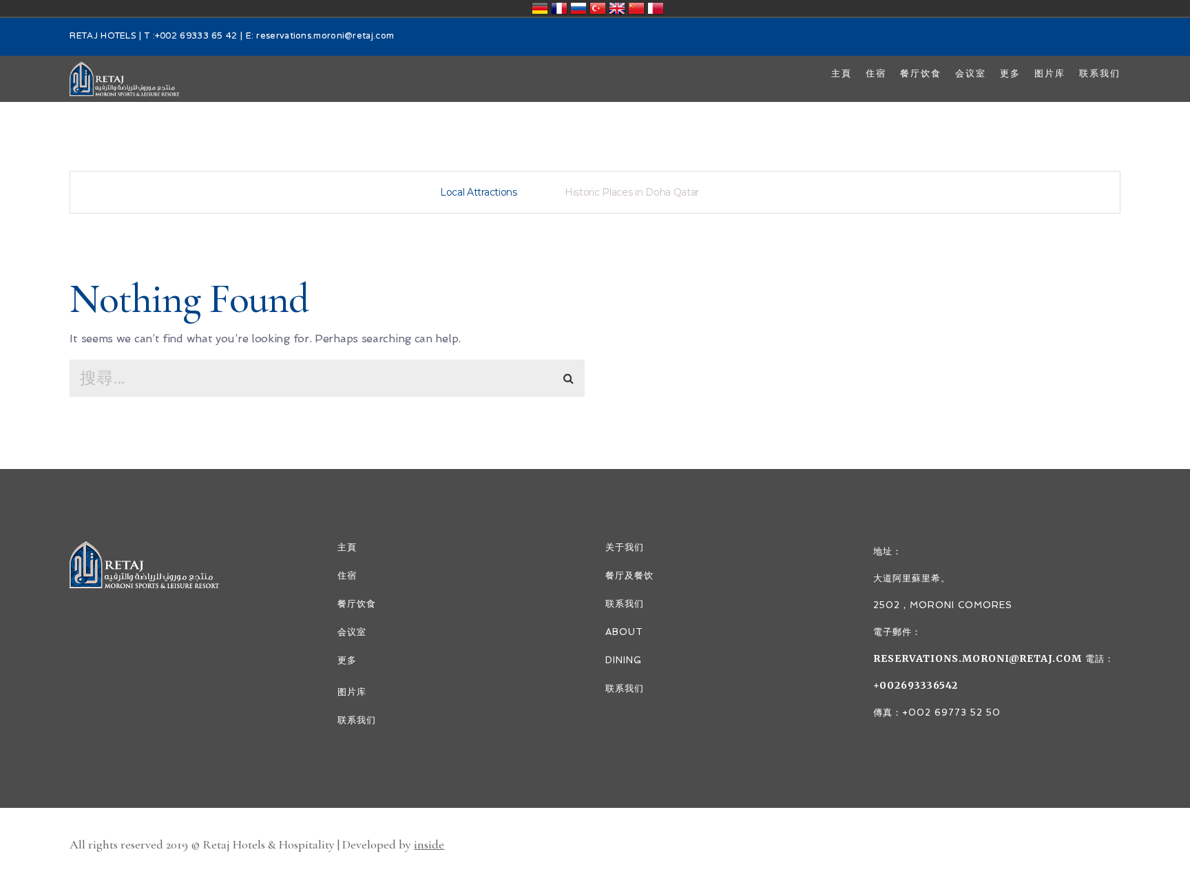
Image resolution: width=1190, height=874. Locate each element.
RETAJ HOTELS (103, 36)
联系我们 (356, 720)
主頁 (347, 547)
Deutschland (540, 8)
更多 (347, 660)
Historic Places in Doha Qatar (632, 192)
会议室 (351, 632)
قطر (655, 8)
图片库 (351, 692)
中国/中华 (636, 8)
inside (429, 844)
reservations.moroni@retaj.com (325, 36)
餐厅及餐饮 (629, 575)
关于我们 (624, 547)
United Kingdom (617, 8)
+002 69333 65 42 (196, 36)
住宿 (347, 575)
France (559, 8)
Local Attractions (478, 192)
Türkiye (597, 8)
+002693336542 (915, 685)
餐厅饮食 (356, 604)
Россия (578, 8)
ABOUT (624, 632)
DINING (623, 660)
